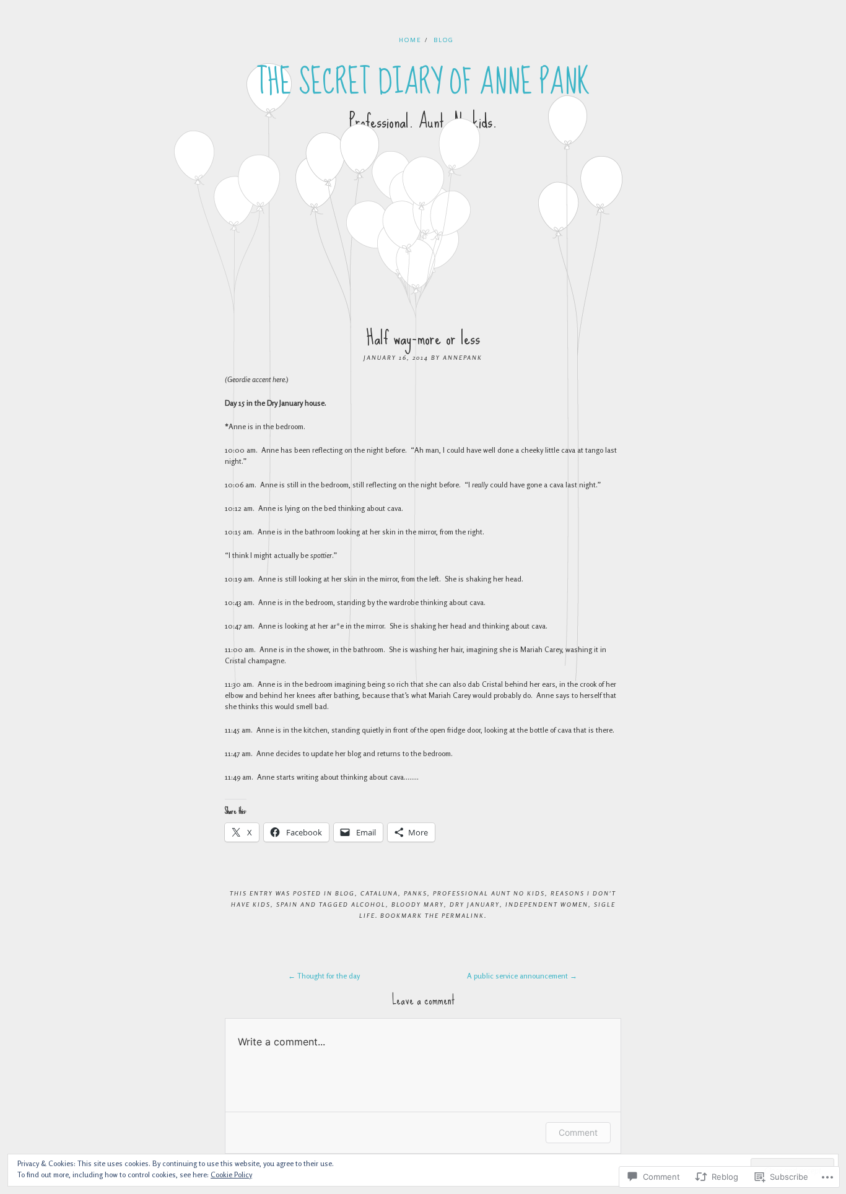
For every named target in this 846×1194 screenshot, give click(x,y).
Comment (578, 1132)
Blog (444, 39)
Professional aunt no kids (489, 893)
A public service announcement (522, 975)
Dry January (475, 904)
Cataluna (379, 893)
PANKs (415, 893)
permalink (463, 915)
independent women (546, 904)
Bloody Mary (417, 904)
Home (410, 39)
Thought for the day (324, 975)
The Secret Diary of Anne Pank (423, 82)
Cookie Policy (231, 1174)
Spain (287, 904)
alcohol (368, 904)
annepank (462, 357)
